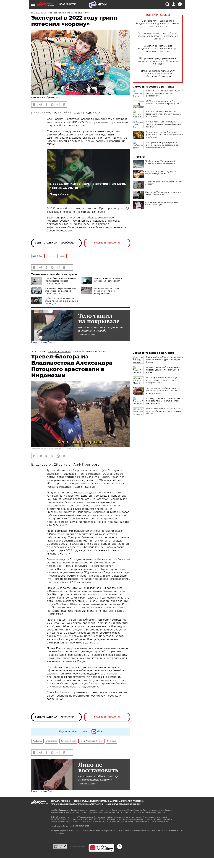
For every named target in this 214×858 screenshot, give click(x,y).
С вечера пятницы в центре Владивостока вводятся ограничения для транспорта (157, 24)
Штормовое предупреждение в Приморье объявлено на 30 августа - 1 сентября (157, 61)
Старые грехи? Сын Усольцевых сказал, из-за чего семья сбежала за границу (163, 124)
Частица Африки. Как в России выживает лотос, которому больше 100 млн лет (163, 114)
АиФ (57, 97)
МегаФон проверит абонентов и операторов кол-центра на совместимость (60, 291)
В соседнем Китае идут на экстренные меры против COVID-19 (88, 186)
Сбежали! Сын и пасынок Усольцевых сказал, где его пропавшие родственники (164, 93)
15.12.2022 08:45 (38, 13)
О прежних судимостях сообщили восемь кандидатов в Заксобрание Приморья (158, 36)
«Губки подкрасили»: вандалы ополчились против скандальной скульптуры (61, 301)
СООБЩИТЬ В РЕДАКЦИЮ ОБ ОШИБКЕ (123, 804)
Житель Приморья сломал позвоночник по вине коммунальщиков (107, 291)
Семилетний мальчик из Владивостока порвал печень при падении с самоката (157, 49)
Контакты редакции (60, 801)
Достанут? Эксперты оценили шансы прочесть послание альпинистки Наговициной (164, 400)
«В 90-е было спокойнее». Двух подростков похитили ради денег (162, 102)
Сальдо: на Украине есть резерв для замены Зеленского (163, 193)
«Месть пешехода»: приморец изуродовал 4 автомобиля (108, 279)
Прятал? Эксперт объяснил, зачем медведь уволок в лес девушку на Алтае (163, 369)
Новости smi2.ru (41, 342)
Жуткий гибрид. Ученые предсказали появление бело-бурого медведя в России (164, 359)
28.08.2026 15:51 (38, 351)
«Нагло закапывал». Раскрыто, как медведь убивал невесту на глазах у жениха (163, 411)
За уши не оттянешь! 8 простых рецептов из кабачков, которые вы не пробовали (164, 134)
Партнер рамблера (77, 846)
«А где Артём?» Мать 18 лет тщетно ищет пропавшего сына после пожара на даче (163, 380)
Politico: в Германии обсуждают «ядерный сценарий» (160, 172)
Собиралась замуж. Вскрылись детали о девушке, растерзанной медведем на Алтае (162, 145)
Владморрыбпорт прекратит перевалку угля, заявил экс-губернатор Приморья (158, 74)
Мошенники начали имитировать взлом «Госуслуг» (161, 203)
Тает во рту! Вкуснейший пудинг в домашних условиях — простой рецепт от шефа (163, 390)
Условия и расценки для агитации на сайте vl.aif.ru (77, 804)
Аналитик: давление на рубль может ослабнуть (163, 183)
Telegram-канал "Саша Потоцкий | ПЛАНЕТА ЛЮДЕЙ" (57, 449)
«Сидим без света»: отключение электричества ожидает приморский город (60, 281)
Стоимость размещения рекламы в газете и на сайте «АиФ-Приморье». (109, 801)
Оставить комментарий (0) (107, 243)
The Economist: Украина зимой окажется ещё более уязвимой (160, 162)
